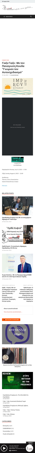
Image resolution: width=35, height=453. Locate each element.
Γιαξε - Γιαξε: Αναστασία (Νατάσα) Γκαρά (14, 401)
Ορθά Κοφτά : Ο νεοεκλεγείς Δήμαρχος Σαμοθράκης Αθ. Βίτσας (14, 247)
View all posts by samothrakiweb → (13, 312)
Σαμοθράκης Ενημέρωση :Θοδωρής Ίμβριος (15, 405)
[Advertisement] (17, 39)
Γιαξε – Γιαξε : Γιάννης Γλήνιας (11, 410)
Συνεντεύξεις (5, 60)
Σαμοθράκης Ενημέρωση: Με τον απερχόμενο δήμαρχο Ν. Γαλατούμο (16, 218)
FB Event (4, 185)
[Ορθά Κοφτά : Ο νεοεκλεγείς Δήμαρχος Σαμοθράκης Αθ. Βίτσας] (17, 235)
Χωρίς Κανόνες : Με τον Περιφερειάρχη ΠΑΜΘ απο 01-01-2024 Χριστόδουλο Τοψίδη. (16, 275)
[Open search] (31, 16)
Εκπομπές (6, 425)
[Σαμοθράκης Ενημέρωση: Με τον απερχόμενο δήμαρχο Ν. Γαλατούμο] (17, 206)
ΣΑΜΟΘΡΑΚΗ (7, 428)
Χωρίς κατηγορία (8, 434)
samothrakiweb (14, 75)
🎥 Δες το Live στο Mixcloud (11, 319)
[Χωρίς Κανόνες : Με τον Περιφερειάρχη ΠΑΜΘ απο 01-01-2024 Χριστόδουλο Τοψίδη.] (17, 263)
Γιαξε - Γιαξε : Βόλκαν (9, 414)
